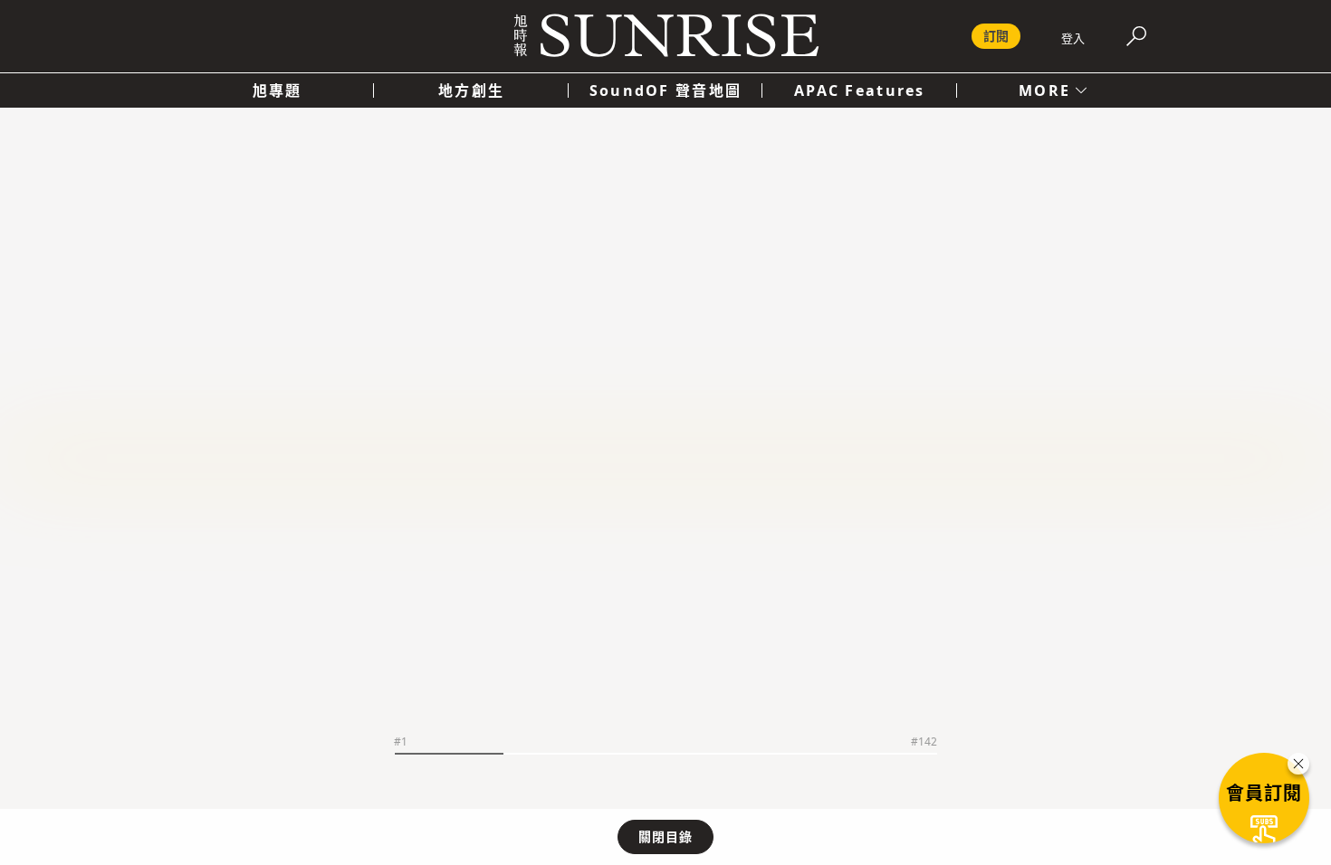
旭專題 (277, 90)
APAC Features (859, 90)
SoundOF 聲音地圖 (665, 90)
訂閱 (996, 35)
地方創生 (471, 90)
